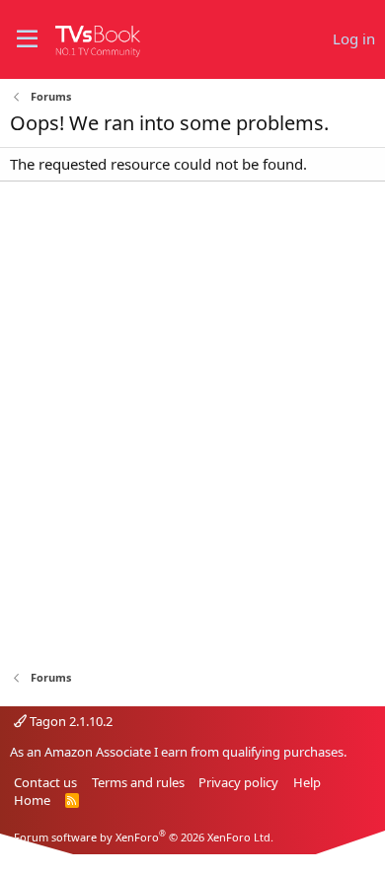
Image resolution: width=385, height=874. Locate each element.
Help (307, 782)
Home (32, 800)
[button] (27, 39)
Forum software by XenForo (143, 837)
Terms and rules (138, 782)
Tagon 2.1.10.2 (70, 721)
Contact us (45, 782)
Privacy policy (238, 782)
